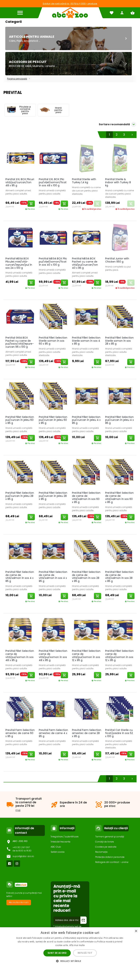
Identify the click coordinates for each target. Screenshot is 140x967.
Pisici (20, 41)
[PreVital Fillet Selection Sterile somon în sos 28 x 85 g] (119, 317)
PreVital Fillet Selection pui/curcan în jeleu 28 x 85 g (19, 496)
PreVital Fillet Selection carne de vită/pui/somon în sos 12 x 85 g (86, 655)
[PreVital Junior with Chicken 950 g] (119, 238)
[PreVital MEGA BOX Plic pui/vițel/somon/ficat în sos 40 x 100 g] (53, 238)
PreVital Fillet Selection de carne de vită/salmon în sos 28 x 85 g (86, 576)
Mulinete (38, 66)
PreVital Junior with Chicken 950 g (117, 260)
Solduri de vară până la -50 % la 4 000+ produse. (70, 3)
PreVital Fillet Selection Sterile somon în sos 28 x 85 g (119, 341)
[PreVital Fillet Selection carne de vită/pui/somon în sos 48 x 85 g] (20, 630)
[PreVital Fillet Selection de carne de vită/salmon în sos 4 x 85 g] (20, 552)
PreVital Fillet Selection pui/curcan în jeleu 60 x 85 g (19, 420)
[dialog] (70, 947)
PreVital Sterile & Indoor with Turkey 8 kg (118, 182)
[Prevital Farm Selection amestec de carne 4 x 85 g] (53, 710)
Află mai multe (77, 945)
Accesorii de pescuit (28, 61)
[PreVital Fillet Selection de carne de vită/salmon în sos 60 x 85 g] (86, 472)
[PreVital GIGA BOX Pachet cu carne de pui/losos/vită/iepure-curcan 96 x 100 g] (20, 317)
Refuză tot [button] (85, 952)
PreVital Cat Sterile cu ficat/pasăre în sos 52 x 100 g (119, 733)
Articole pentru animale (31, 36)
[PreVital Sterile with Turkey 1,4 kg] (86, 159)
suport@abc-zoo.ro (23, 856)
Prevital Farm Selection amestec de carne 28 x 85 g (86, 733)
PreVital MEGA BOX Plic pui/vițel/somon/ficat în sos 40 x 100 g (53, 262)
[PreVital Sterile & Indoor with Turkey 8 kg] (119, 159)
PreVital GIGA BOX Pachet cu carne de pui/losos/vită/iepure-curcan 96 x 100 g (19, 342)
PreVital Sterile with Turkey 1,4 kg (84, 180)
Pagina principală (17, 78)
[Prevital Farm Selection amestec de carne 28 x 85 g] (86, 710)
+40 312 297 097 (21, 847)
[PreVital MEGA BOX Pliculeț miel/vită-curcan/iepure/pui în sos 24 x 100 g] (20, 238)
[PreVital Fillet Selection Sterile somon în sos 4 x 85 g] (86, 317)
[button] (70, 961)
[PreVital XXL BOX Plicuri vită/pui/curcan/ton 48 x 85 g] (20, 159)
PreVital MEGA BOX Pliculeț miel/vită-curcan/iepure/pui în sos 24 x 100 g (18, 263)
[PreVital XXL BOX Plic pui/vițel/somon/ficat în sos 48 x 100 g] (53, 159)
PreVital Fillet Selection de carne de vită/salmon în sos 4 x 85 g (19, 576)
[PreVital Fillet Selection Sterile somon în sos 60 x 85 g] (53, 317)
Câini (12, 41)
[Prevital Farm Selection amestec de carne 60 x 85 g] (20, 710)
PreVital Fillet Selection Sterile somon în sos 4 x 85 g (86, 341)
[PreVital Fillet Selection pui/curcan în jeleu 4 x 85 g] (86, 396)
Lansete (50, 66)
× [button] (136, 931)
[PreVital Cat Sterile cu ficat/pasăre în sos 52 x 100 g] (119, 710)
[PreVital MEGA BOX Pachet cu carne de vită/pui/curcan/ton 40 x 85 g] (86, 238)
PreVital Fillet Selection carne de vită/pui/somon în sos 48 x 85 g (19, 655)
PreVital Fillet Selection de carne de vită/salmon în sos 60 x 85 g (86, 497)
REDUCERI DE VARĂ (20, 66)
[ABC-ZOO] (70, 12)
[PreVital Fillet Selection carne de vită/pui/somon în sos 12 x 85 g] (86, 630)
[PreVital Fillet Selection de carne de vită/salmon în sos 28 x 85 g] (86, 552)
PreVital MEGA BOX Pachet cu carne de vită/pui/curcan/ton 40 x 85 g (85, 263)
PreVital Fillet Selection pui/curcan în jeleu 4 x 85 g (86, 420)
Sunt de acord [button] (57, 952)
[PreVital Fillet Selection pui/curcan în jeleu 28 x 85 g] (20, 472)
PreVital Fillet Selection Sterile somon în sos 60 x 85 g (53, 341)
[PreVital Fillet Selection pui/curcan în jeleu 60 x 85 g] (20, 396)
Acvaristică (31, 41)
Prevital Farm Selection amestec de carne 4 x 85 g (53, 733)
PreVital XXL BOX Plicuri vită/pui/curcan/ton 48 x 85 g (19, 182)
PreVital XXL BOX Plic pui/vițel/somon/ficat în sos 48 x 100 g (53, 182)
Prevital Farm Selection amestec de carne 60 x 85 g (20, 733)
